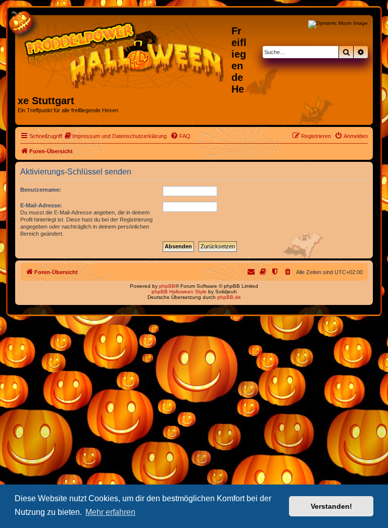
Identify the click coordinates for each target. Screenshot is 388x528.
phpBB (167, 286)
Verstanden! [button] (331, 506)
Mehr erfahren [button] (110, 512)
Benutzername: (40, 190)
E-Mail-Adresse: (41, 205)
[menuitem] (116, 136)
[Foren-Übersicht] (124, 54)
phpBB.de (229, 297)
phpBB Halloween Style (179, 291)
